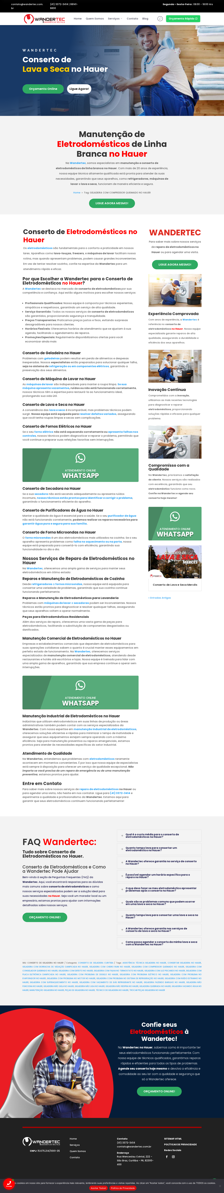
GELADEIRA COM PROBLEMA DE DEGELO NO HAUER (92, 974)
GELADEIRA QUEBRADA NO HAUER (155, 986)
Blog (145, 18)
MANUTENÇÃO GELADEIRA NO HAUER (47, 990)
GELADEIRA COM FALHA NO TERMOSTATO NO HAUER (118, 970)
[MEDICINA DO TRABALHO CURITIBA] (44, 19)
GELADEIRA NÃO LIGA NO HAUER (90, 986)
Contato (132, 18)
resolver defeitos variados (97, 414)
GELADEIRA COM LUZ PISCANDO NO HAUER (164, 970)
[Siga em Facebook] (166, 1156)
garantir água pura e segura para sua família (54, 524)
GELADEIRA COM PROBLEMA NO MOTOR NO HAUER (71, 978)
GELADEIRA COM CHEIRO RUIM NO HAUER (109, 966)
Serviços (114, 18)
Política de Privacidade (123, 1188)
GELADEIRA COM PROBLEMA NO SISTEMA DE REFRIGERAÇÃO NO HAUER (130, 978)
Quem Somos (95, 18)
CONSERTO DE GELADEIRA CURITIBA (95, 962)
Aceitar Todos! (98, 1188)
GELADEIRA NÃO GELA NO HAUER (58, 986)
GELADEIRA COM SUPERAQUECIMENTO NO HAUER (54, 982)
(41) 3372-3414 (59, 4)
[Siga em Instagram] (173, 1156)
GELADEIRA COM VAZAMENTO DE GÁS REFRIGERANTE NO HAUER (110, 982)
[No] (220, 1186)
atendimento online (80, 470)
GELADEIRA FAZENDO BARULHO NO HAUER (164, 982)
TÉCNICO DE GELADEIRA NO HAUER (112, 990)
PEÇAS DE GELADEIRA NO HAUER (80, 990)
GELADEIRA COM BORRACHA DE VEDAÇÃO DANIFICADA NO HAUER (55, 966)
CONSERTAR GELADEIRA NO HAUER (184, 962)
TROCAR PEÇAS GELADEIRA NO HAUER (147, 990)
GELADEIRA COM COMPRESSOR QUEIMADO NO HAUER (158, 966)
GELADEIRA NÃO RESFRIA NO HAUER (122, 986)
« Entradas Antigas (159, 597)
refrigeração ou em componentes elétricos (79, 366)
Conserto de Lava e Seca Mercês (175, 585)
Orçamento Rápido (183, 18)
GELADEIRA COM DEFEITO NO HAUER (76, 970)
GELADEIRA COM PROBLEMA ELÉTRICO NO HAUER (144, 974)
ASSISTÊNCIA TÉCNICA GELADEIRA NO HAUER (144, 962)
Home (78, 18)
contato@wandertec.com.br (134, 1146)
